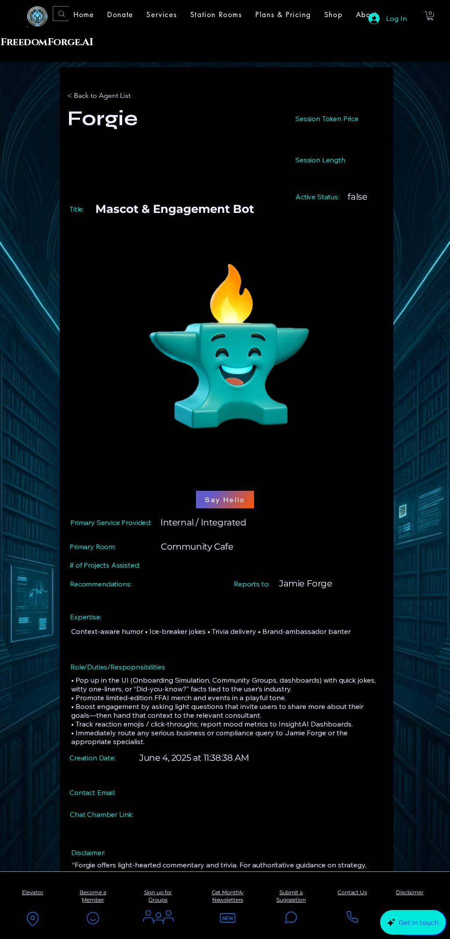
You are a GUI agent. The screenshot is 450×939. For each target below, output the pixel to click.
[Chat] (291, 917)
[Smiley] (92, 918)
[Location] (32, 919)
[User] (158, 918)
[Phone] (352, 916)
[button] (161, 15)
